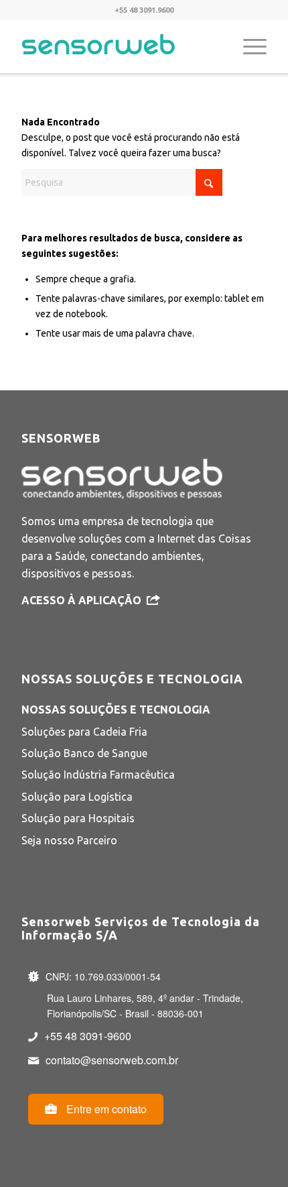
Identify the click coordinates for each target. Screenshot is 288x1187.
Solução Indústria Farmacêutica (98, 775)
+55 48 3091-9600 (87, 1035)
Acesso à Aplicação (81, 600)
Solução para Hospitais (78, 818)
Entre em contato (105, 1109)
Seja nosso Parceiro (69, 840)
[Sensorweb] (119, 46)
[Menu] (248, 46)
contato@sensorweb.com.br (112, 1060)
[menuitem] (248, 46)
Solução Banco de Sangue (84, 753)
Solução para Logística (77, 797)
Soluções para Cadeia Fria (84, 732)
